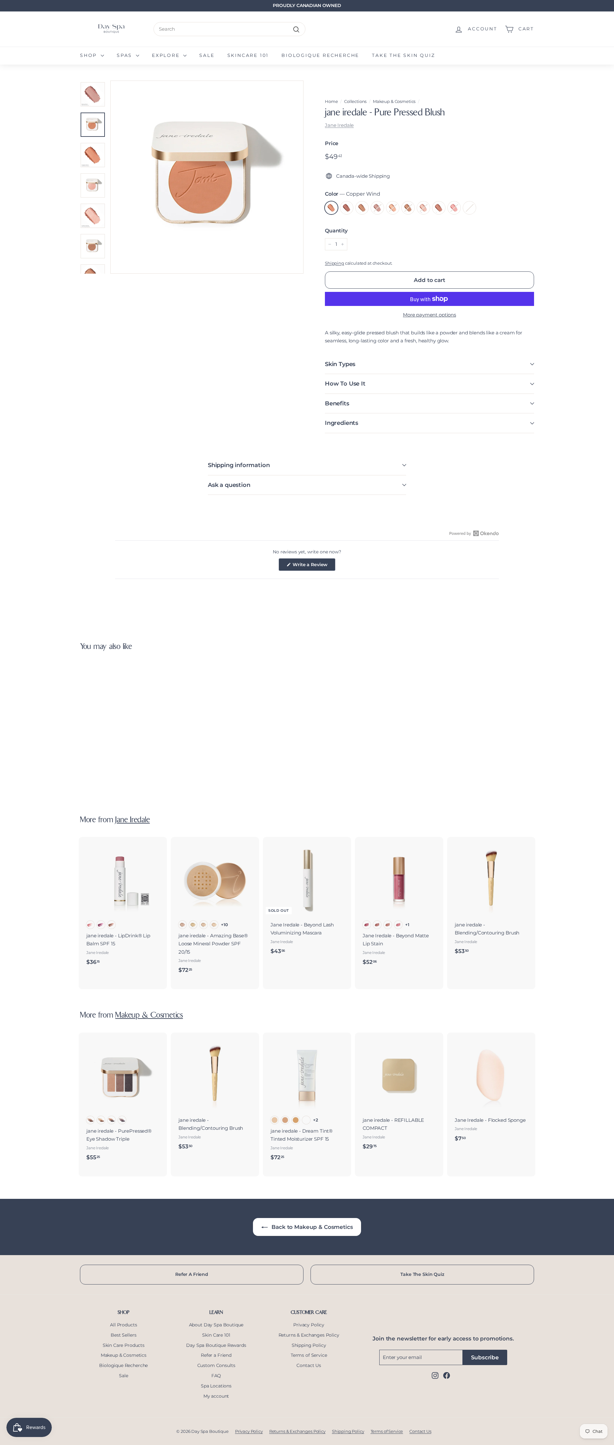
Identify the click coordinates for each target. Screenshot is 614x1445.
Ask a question (229, 484)
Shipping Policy (309, 1345)
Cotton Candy (423, 207)
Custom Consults (216, 1365)
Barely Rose (377, 207)
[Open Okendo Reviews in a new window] (474, 533)
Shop (89, 55)
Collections (355, 101)
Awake (454, 207)
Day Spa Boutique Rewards (216, 1345)
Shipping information (239, 465)
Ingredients (341, 422)
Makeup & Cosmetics (394, 101)
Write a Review (314, 566)
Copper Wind (331, 207)
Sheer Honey (438, 207)
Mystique (346, 207)
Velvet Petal (469, 207)
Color (352, 194)
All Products (123, 1325)
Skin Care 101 (216, 1335)
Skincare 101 (248, 55)
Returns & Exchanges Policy (309, 1335)
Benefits (337, 403)
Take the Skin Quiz (403, 55)
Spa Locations (216, 1386)
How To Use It (345, 383)
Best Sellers (123, 1335)
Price (331, 143)
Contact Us (308, 1365)
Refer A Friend (191, 1274)
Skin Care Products (124, 1345)
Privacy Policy (308, 1325)
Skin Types (340, 364)
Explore (167, 55)
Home (331, 101)
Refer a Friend (216, 1355)
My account (216, 1396)
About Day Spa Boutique (216, 1325)
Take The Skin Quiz (422, 1274)
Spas (125, 55)
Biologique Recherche (320, 55)
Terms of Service (309, 1355)
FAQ (216, 1376)
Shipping (334, 263)
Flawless (362, 207)
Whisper (392, 207)
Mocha (408, 207)
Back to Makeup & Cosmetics (311, 1227)
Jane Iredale (339, 125)
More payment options (429, 315)
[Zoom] (207, 177)
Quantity (336, 231)
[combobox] (229, 29)
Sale (206, 55)
